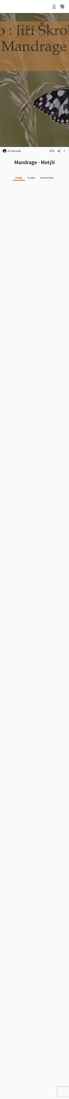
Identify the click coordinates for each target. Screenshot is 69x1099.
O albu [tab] (31, 177)
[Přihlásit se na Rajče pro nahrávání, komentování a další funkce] (54, 7)
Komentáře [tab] (47, 177)
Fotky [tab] (18, 177)
